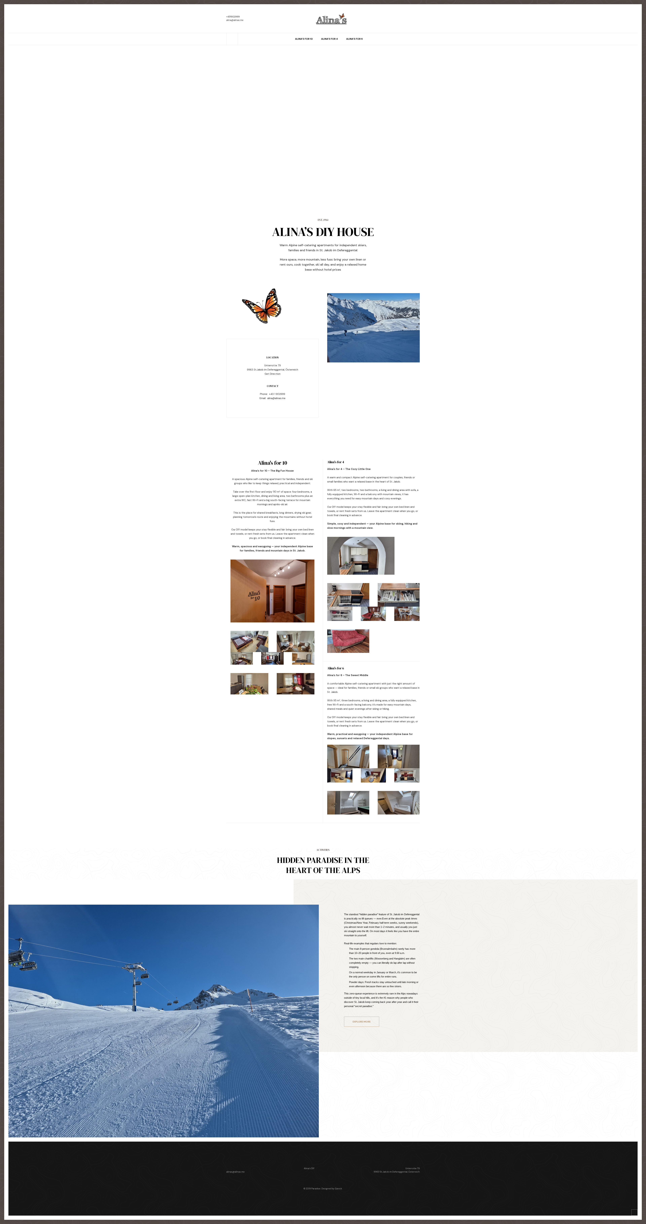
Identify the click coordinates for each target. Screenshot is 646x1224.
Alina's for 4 (329, 38)
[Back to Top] (634, 1212)
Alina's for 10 (304, 38)
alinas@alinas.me (235, 1171)
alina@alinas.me (234, 20)
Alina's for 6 (354, 38)
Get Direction (272, 374)
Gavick (338, 1188)
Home (232, 34)
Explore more (362, 1021)
